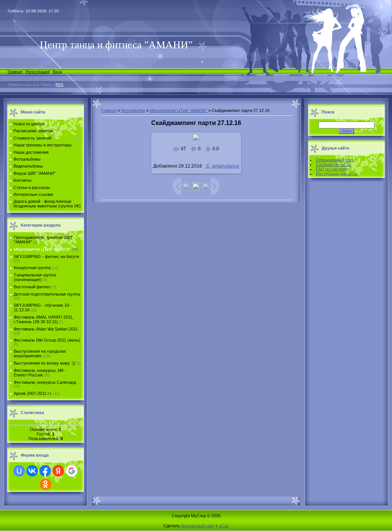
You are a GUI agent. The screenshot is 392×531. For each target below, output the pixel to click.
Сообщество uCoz (333, 164)
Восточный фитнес (32, 286)
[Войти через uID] (19, 471)
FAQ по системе (332, 169)
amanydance (225, 166)
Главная (15, 71)
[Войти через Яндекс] (58, 471)
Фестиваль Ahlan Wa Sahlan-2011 (46, 329)
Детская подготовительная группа (47, 294)
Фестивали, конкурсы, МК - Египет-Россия (40, 372)
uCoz (224, 525)
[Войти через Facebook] (45, 471)
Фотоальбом (133, 110)
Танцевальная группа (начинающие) (35, 277)
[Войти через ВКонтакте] (32, 471)
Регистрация (37, 71)
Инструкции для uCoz (337, 173)
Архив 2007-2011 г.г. (33, 393)
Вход (57, 71)
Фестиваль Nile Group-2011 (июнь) (47, 340)
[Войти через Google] (71, 471)
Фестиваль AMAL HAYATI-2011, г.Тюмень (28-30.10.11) (44, 319)
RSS (60, 84)
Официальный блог (335, 160)
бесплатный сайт (197, 525)
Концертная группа (32, 267)
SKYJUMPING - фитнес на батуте (46, 256)
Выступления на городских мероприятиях (40, 353)
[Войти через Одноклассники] (45, 484)
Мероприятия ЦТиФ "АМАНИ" (42, 249)
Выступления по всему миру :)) (44, 363)
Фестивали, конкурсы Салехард (45, 382)
